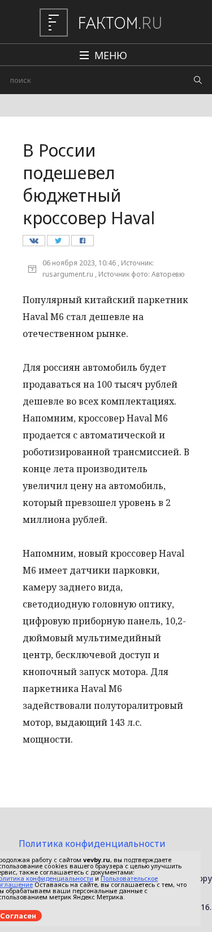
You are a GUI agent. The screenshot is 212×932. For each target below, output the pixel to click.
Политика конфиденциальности (92, 843)
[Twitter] (58, 243)
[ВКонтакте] (34, 243)
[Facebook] (82, 243)
